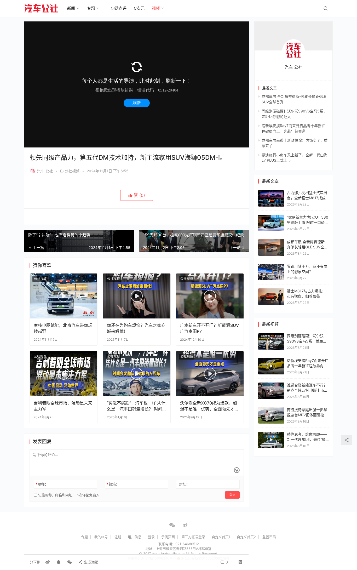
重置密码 (269, 537)
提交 (232, 495)
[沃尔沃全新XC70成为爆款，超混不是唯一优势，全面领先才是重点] (210, 373)
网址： (184, 484)
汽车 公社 (45, 171)
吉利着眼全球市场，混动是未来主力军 (63, 405)
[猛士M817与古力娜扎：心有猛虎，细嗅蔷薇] (271, 291)
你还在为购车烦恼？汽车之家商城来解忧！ (136, 328)
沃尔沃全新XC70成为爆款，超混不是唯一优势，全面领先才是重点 (209, 406)
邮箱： (113, 484)
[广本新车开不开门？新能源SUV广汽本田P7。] (210, 295)
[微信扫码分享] (69, 562)
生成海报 (91, 562)
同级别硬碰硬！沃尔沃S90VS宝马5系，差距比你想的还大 (307, 341)
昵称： (42, 484)
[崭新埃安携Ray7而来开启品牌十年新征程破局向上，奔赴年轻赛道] (271, 366)
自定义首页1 (221, 537)
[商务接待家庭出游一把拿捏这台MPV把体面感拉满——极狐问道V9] (271, 415)
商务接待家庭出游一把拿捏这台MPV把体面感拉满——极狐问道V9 (307, 414)
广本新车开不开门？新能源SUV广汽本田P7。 (209, 328)
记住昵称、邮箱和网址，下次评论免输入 (68, 495)
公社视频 (72, 171)
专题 (91, 8)
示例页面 (168, 537)
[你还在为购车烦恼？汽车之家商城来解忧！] (136, 295)
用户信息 (134, 537)
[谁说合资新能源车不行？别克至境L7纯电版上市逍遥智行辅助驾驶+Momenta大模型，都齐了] (271, 391)
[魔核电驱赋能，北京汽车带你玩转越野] (63, 295)
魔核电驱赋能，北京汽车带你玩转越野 (63, 328)
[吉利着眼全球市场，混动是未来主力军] (63, 373)
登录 (151, 537)
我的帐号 (101, 537)
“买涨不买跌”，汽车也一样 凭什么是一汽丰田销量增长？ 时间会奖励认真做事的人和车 (136, 406)
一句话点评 (116, 8)
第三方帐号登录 (193, 537)
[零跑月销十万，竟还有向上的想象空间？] (271, 266)
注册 (117, 537)
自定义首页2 (246, 537)
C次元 (139, 8)
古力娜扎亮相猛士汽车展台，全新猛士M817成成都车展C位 (307, 197)
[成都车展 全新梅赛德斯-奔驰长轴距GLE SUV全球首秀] (271, 242)
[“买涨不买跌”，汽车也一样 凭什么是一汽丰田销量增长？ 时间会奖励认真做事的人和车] (136, 373)
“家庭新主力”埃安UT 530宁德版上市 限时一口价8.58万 (307, 222)
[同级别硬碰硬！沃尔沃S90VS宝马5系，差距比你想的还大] (271, 341)
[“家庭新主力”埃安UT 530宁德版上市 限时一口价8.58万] (271, 217)
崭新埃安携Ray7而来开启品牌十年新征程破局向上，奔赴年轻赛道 (308, 365)
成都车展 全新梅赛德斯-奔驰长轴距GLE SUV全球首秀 (307, 247)
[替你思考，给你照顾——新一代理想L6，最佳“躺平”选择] (271, 440)
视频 (156, 8)
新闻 (71, 8)
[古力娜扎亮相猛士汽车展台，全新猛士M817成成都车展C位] (271, 192)
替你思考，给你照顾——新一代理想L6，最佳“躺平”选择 (307, 439)
